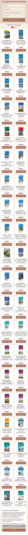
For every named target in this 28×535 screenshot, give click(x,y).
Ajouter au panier (7, 50)
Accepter (14, 530)
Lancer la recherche (14, 20)
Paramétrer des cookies (14, 526)
